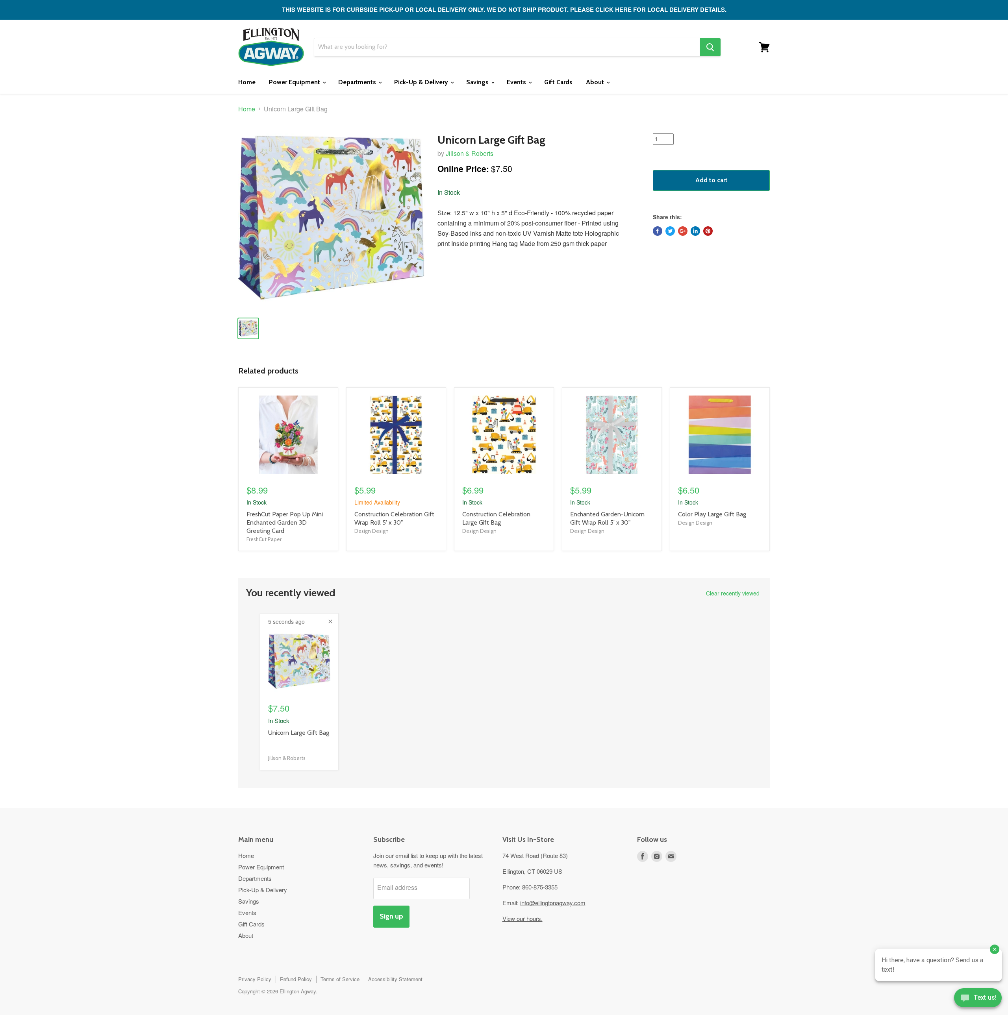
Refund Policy (296, 979)
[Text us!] (978, 999)
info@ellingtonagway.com (553, 903)
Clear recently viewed (733, 593)
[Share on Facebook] (657, 231)
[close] (330, 621)
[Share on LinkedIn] (695, 231)
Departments (358, 82)
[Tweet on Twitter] (670, 231)
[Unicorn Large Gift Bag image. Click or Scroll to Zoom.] (331, 217)
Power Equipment (295, 82)
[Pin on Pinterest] (708, 231)
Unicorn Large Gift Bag (298, 732)
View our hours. (522, 918)
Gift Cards (558, 82)
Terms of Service (340, 979)
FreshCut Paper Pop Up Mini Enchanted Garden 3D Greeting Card (284, 522)
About (596, 82)
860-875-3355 (540, 887)
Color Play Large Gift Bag (712, 514)
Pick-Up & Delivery (422, 82)
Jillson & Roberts (469, 153)
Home (247, 82)
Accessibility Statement (395, 979)
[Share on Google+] (682, 231)
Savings (478, 82)
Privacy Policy (254, 979)
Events (517, 82)
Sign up (391, 916)
